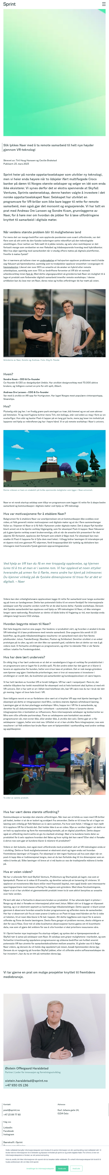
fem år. (29, 274)
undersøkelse (47, 260)
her (97, 947)
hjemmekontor (10, 267)
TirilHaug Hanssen (26, 160)
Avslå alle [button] (76, 1168)
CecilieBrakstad (48, 160)
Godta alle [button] (62, 1168)
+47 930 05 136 (16, 1085)
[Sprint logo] (10, 3)
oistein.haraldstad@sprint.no (26, 1080)
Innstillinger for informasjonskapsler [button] (40, 1168)
